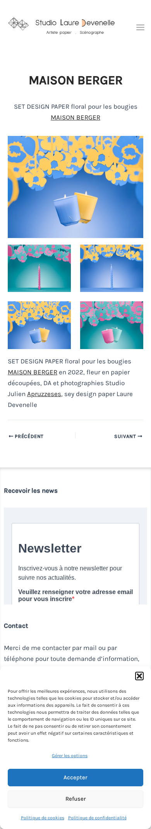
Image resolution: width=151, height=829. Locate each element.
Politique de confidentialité (97, 817)
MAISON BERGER (75, 117)
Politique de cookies (42, 817)
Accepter (75, 777)
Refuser (75, 798)
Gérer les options (70, 755)
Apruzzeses (44, 394)
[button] (139, 676)
